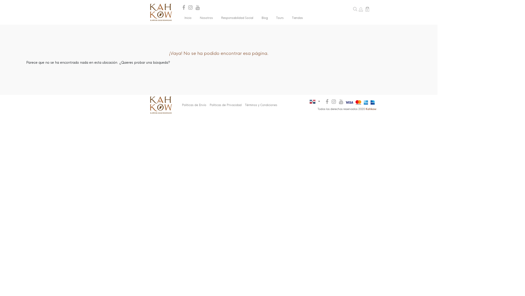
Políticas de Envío (194, 105)
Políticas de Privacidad (226, 105)
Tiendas (297, 18)
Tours (280, 18)
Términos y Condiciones (261, 105)
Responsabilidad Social (237, 18)
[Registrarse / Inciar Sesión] (360, 9)
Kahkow (371, 109)
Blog (264, 18)
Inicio (188, 18)
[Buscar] (355, 9)
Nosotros (206, 18)
